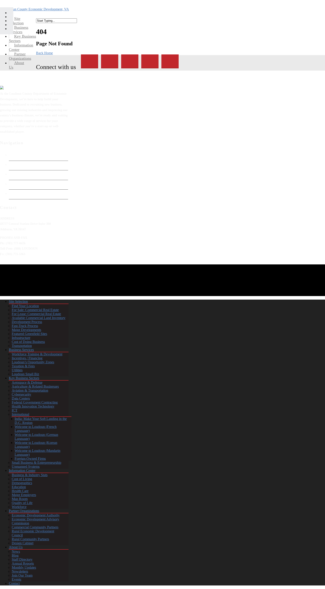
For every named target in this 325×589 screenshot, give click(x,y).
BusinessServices (18, 29)
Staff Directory (22, 559)
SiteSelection (16, 20)
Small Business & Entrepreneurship (36, 462)
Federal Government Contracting (35, 402)
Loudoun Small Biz (25, 374)
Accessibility (18, 184)
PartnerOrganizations (20, 56)
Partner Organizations (24, 511)
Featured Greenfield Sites (29, 334)
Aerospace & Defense (27, 382)
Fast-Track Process (25, 326)
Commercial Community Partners (35, 527)
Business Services (21, 350)
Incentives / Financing (27, 358)
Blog (15, 555)
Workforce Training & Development (37, 354)
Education (19, 487)
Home (13, 155)
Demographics (22, 483)
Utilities (17, 370)
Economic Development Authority (32, 164)
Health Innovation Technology (33, 406)
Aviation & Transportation (30, 390)
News (16, 551)
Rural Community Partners (30, 539)
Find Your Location (25, 306)
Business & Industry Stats (30, 475)
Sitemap (14, 193)
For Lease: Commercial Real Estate (36, 314)
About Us (16, 547)
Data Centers (21, 398)
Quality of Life (22, 503)
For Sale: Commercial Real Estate (35, 310)
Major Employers (24, 495)
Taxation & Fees (23, 366)
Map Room (20, 499)
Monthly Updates (24, 567)
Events (16, 579)
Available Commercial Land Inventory (38, 318)
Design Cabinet (22, 543)
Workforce (19, 507)
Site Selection (18, 301)
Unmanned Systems (26, 466)
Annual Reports (23, 563)
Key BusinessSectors (22, 38)
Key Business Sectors (24, 378)
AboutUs (16, 65)
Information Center (22, 470)
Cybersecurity (21, 394)
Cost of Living (22, 479)
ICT (14, 410)
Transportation (22, 346)
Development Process (27, 322)
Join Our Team (22, 575)
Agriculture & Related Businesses (35, 386)
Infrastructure (21, 338)
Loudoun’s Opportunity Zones (33, 362)
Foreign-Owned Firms (30, 458)
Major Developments (26, 330)
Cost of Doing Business (28, 342)
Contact (14, 583)
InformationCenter (21, 47)
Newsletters (20, 571)
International (20, 414)
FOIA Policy (17, 174)
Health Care (20, 491)
